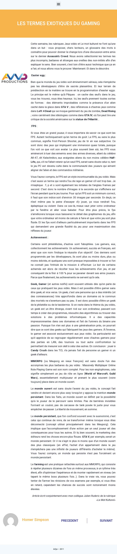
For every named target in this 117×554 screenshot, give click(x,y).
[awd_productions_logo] (15, 90)
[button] (58, 4)
